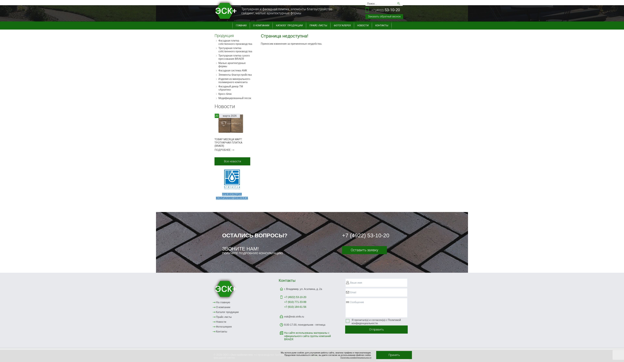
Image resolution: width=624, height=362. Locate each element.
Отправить (376, 329)
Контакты (381, 25)
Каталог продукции (289, 25)
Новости (363, 25)
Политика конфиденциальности (355, 357)
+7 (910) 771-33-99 (295, 302)
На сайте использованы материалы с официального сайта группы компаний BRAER (307, 336)
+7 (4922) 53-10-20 (365, 235)
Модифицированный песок (234, 98)
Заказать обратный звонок (384, 16)
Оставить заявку (364, 250)
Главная (241, 25)
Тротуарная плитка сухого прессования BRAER (234, 57)
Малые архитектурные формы (232, 65)
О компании (261, 25)
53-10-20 (385, 10)
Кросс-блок (225, 94)
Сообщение (357, 302)
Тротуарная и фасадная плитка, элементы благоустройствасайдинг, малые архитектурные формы (286, 11)
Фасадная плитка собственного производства (235, 42)
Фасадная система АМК (232, 70)
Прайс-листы (318, 25)
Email (353, 292)
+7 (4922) (295, 297)
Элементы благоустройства (235, 74)
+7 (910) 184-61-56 (295, 307)
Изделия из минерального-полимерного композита (234, 81)
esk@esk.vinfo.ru (294, 316)
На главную (223, 302)
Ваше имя (356, 282)
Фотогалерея (342, 25)
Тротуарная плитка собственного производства (235, 50)
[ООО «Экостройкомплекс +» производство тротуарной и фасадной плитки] (225, 289)
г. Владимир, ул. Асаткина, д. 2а (303, 289)
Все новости (232, 161)
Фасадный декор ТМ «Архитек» (230, 88)
